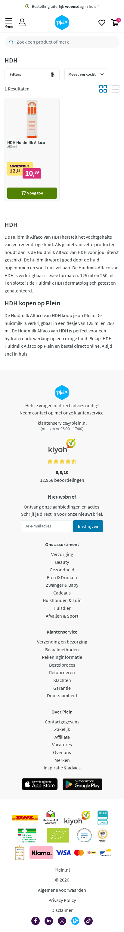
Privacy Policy (62, 900)
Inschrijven (88, 526)
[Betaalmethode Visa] (63, 852)
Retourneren (62, 672)
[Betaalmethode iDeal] (92, 852)
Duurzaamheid (62, 695)
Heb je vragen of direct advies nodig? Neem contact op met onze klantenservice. (62, 409)
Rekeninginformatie (62, 657)
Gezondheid (62, 570)
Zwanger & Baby (62, 585)
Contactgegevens (62, 722)
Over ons (62, 752)
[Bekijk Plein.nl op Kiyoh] (77, 818)
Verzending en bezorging (62, 642)
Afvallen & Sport (62, 616)
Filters (15, 74)
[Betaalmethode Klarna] (41, 852)
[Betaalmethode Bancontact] (105, 852)
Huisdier (62, 608)
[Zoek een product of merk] (10, 42)
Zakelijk (62, 729)
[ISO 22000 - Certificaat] (84, 835)
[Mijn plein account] (22, 22)
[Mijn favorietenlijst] (101, 22)
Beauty (62, 562)
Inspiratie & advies (62, 768)
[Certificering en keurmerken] (58, 835)
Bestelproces (62, 665)
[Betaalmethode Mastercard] (79, 852)
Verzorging (62, 554)
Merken (62, 760)
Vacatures (62, 744)
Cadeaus (62, 593)
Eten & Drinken (62, 577)
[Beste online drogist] (102, 835)
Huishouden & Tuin (62, 600)
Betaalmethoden (62, 649)
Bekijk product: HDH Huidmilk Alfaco (32, 149)
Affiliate (62, 737)
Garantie (62, 688)
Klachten (62, 680)
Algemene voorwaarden (62, 890)
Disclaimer (62, 910)
